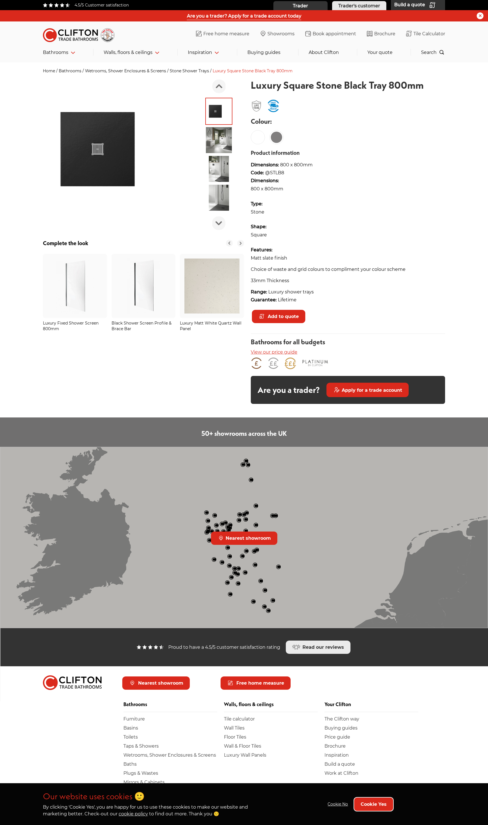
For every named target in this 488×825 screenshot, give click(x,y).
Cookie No (338, 804)
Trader (300, 5)
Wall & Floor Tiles (242, 746)
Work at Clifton (341, 773)
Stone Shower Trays (190, 70)
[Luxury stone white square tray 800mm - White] (258, 137)
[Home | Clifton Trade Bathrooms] (81, 34)
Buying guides (263, 52)
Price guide (337, 737)
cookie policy (133, 814)
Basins (130, 728)
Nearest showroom (247, 538)
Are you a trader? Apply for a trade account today (244, 16)
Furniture (134, 719)
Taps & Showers (141, 746)
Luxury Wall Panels (245, 755)
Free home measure (226, 33)
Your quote (380, 52)
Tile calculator (239, 719)
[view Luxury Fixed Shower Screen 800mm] (75, 286)
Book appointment (334, 33)
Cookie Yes (374, 804)
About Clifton (324, 52)
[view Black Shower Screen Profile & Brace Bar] (143, 286)
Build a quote (339, 764)
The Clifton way (341, 719)
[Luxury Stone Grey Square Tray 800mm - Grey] (276, 137)
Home (49, 70)
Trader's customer (359, 5)
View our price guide (274, 352)
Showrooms (281, 33)
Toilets (130, 737)
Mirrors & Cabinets (144, 782)
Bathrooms (55, 52)
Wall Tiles (234, 728)
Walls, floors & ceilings (128, 52)
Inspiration (200, 52)
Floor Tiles (235, 737)
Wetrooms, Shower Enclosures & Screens (126, 70)
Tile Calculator (429, 33)
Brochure (384, 33)
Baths (130, 764)
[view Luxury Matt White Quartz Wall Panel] (211, 286)
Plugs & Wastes (140, 773)
